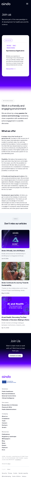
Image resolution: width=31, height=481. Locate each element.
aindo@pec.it (18, 459)
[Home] (6, 4)
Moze (9, 463)
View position (10, 69)
